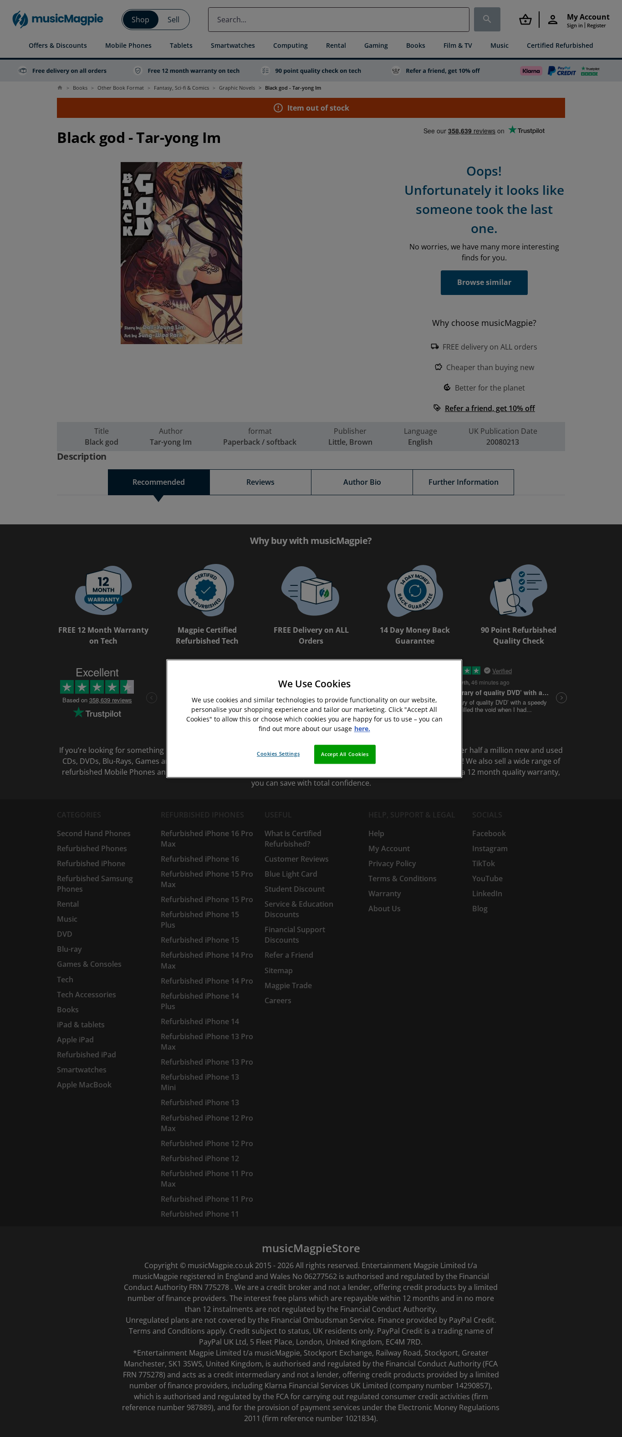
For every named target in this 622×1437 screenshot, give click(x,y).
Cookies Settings (278, 753)
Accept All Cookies (344, 754)
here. (362, 728)
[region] (314, 718)
